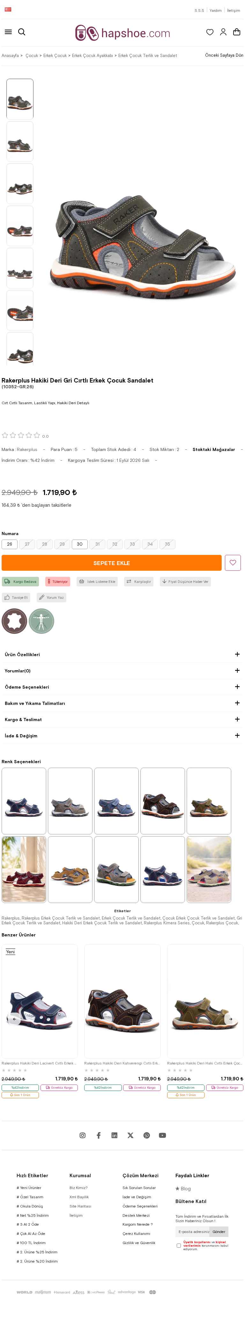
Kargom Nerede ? (137, 1224)
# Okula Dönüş (30, 1206)
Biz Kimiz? (79, 1188)
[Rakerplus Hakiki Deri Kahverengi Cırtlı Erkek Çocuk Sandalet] (162, 800)
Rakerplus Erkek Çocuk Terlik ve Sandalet (61, 918)
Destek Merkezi (136, 1215)
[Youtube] (114, 1135)
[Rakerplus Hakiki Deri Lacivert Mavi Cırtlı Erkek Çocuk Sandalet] (162, 869)
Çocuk (198, 923)
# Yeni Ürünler (29, 1188)
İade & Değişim (21, 735)
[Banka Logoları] (87, 1292)
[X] (130, 1135)
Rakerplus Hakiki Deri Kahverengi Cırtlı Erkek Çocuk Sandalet (122, 1063)
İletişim (233, 10)
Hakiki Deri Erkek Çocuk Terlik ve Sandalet (102, 923)
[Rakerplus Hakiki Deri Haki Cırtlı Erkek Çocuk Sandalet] (209, 800)
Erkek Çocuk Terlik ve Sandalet (131, 918)
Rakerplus (11, 918)
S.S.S (199, 10)
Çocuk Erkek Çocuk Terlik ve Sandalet (198, 918)
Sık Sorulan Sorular (139, 1188)
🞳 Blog (183, 1188)
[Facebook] (99, 1135)
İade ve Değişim (136, 1197)
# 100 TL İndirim (31, 1243)
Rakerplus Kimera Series (167, 923)
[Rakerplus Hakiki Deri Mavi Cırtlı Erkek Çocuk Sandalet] (116, 800)
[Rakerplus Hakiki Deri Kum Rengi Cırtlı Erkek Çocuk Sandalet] (209, 869)
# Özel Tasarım (30, 1197)
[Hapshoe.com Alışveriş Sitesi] (122, 32)
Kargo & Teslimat (23, 719)
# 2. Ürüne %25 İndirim (37, 1252)
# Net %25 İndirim (33, 1215)
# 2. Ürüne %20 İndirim (37, 1261)
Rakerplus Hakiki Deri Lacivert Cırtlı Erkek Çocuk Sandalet (40, 1063)
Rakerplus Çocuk (222, 923)
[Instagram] (83, 1135)
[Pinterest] (146, 1135)
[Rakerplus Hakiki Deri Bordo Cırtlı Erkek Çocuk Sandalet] (24, 869)
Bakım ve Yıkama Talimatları (35, 703)
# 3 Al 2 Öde (28, 1224)
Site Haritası (80, 1206)
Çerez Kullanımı (136, 1233)
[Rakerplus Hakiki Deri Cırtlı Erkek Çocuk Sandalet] (116, 869)
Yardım (216, 10)
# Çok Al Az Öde (31, 1233)
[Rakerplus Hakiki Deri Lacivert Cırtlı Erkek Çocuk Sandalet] (24, 800)
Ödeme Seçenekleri (27, 687)
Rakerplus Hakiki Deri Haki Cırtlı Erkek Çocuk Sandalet (205, 1063)
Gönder (218, 1231)
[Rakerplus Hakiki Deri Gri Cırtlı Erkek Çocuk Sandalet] (70, 800)
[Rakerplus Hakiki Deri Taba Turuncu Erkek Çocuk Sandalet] (70, 869)
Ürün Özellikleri (22, 654)
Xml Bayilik (79, 1197)
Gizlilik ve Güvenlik (138, 1243)
